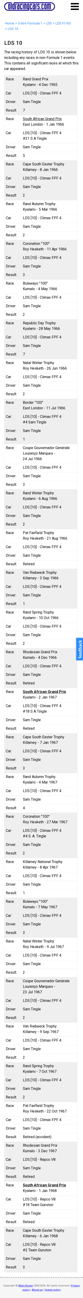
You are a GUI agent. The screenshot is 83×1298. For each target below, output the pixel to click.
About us (37, 1289)
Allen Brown (25, 1285)
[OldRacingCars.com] (29, 8)
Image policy (53, 1289)
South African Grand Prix (42, 119)
